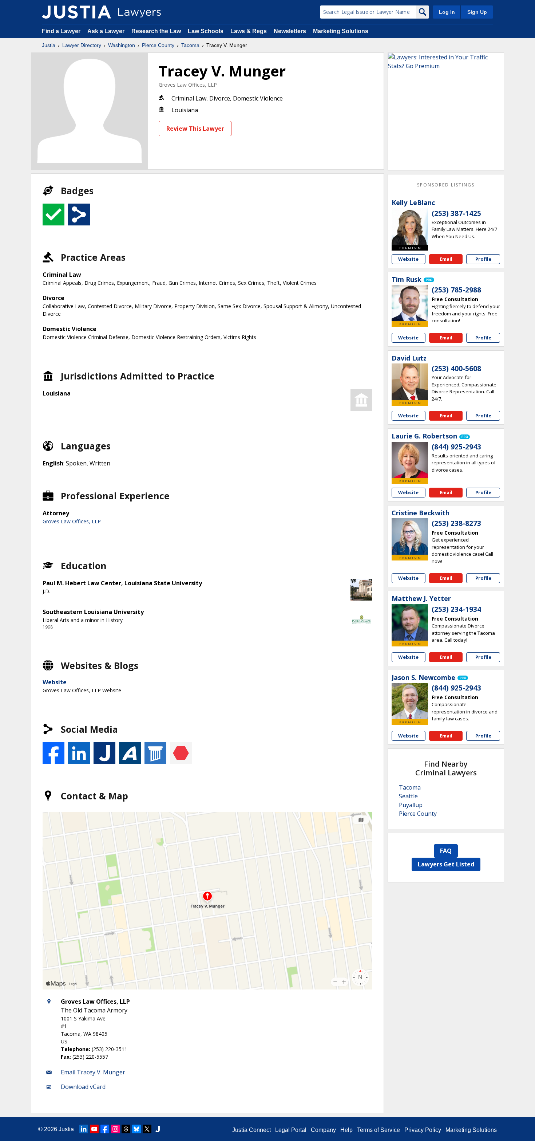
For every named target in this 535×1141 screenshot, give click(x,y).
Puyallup (411, 805)
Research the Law (156, 31)
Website (55, 682)
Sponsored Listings (446, 185)
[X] (147, 1129)
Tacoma (190, 45)
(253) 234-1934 (456, 609)
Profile (483, 259)
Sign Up (477, 12)
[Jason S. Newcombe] (410, 701)
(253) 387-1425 (456, 213)
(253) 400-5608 (456, 368)
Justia (48, 45)
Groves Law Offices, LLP (188, 84)
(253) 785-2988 (456, 290)
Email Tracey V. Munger (93, 1072)
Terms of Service (378, 1130)
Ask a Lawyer (106, 31)
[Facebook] (104, 1129)
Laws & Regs (248, 31)
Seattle (408, 796)
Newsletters (290, 31)
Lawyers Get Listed (446, 864)
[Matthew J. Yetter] (410, 622)
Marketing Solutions (340, 31)
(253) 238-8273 (456, 523)
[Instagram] (115, 1129)
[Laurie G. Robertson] (410, 460)
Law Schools (205, 31)
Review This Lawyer (195, 129)
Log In (447, 12)
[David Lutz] (410, 381)
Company (323, 1130)
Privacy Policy (422, 1130)
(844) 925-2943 (456, 447)
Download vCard (83, 1087)
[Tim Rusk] (410, 303)
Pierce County (158, 45)
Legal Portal (290, 1130)
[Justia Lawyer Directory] (76, 12)
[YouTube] (94, 1129)
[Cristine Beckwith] (410, 536)
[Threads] (126, 1129)
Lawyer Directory (81, 45)
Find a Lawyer (61, 31)
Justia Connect (251, 1130)
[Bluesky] (136, 1129)
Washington (121, 45)
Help (346, 1130)
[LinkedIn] (83, 1129)
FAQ (446, 851)
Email (446, 259)
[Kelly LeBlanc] (410, 226)
